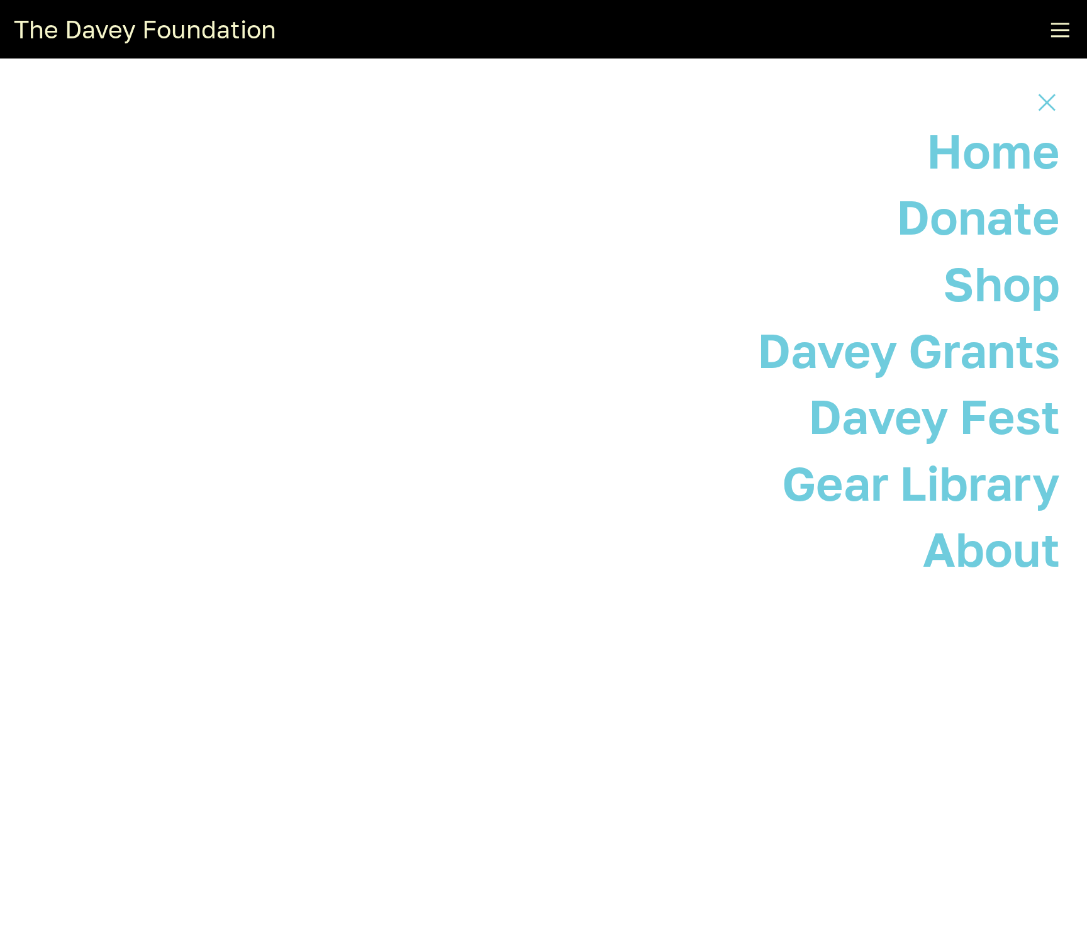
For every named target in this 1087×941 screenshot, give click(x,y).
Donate (978, 216)
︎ (1047, 101)
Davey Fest (934, 416)
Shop (1001, 283)
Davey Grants (908, 350)
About (991, 548)
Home (993, 150)
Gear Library (921, 482)
